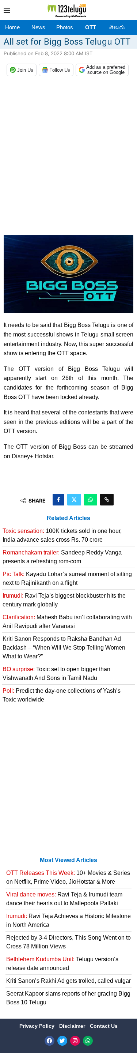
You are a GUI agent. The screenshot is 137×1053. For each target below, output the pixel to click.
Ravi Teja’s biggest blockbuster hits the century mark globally (64, 600)
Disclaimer (73, 1026)
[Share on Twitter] (74, 499)
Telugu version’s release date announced (62, 963)
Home (12, 27)
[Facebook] (49, 1041)
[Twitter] (62, 1041)
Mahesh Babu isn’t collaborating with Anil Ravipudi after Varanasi (67, 621)
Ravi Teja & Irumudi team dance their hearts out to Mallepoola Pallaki (64, 898)
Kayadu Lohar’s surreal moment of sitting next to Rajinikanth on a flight (67, 578)
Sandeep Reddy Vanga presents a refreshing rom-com (62, 556)
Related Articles (68, 518)
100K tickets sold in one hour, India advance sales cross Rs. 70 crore (62, 535)
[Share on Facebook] (58, 499)
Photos (64, 27)
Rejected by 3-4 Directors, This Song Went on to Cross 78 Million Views (68, 941)
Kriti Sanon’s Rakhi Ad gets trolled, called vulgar (68, 981)
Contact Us (104, 1026)
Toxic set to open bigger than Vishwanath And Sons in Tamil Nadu (56, 673)
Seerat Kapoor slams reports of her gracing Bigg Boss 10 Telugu (68, 997)
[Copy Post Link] (107, 499)
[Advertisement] (68, 157)
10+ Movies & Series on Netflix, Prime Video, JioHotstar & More (68, 877)
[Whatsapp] (88, 1041)
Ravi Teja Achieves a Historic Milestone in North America (68, 920)
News (38, 27)
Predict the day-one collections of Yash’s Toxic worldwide (62, 695)
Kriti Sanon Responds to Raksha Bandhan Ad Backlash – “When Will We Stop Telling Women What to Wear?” (64, 647)
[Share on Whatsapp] (90, 499)
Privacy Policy (37, 1026)
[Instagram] (75, 1041)
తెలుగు (117, 27)
